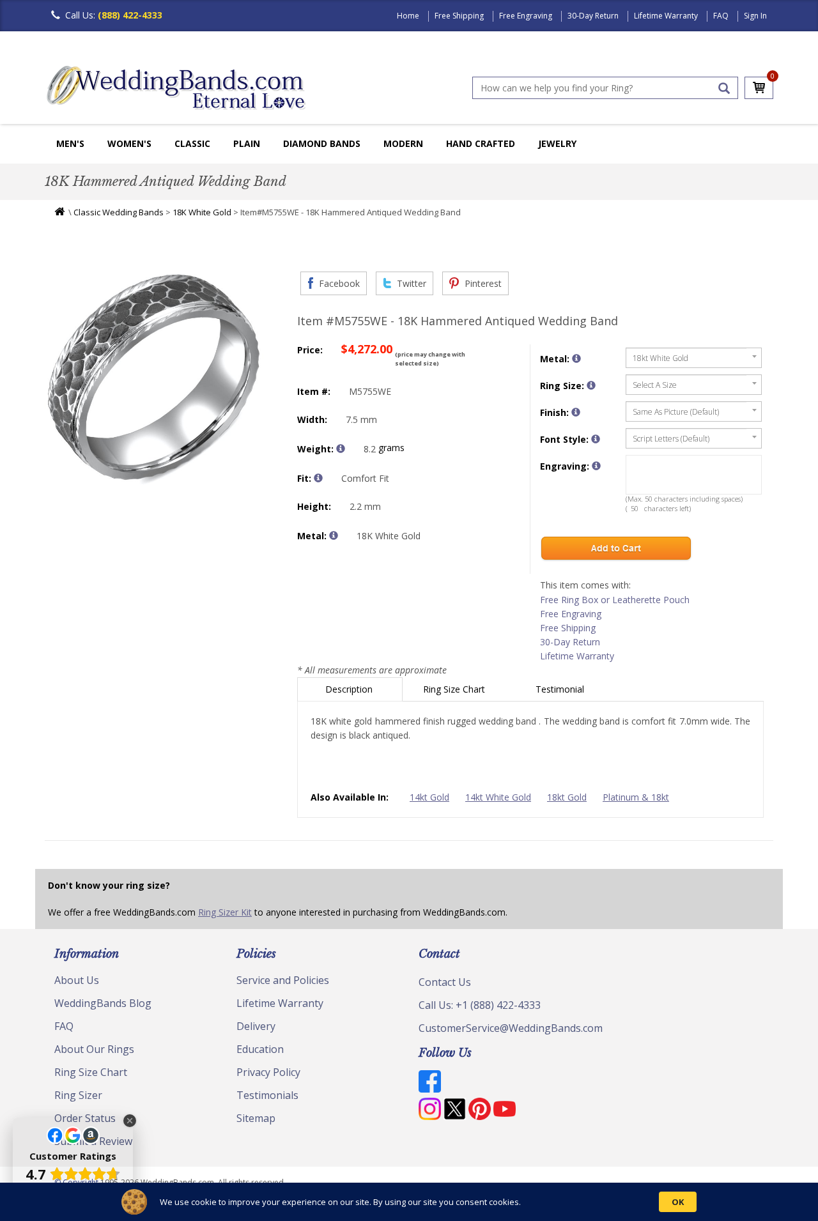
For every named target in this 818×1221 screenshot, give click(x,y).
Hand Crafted (480, 143)
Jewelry (557, 143)
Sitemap (255, 1118)
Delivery (255, 1026)
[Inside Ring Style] (318, 477)
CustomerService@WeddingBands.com (511, 1028)
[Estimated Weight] (340, 448)
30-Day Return (593, 15)
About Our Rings (94, 1049)
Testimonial (561, 689)
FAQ (721, 15)
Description (350, 689)
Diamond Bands (321, 143)
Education (260, 1049)
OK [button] (678, 1202)
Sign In (755, 15)
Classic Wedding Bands (118, 212)
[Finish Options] (575, 412)
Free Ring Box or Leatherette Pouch (615, 600)
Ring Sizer (78, 1095)
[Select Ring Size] (591, 385)
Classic (192, 143)
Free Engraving (525, 15)
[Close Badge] (129, 1120)
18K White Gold (202, 212)
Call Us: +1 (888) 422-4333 (480, 1005)
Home (408, 15)
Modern (403, 143)
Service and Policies (282, 980)
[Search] (724, 88)
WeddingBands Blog (102, 1003)
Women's (129, 143)
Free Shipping (459, 15)
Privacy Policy (268, 1072)
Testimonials (267, 1095)
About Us (76, 980)
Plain (246, 143)
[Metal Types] (333, 535)
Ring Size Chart (455, 689)
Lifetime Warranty (666, 15)
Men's (70, 143)
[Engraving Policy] (595, 438)
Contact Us (445, 982)
